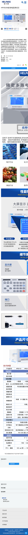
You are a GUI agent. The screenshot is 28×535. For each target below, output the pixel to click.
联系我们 (7, 530)
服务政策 (5, 499)
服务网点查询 (6, 501)
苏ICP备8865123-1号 (20, 533)
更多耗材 (12, 463)
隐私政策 (21, 530)
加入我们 (12, 530)
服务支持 (4, 498)
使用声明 (16, 530)
